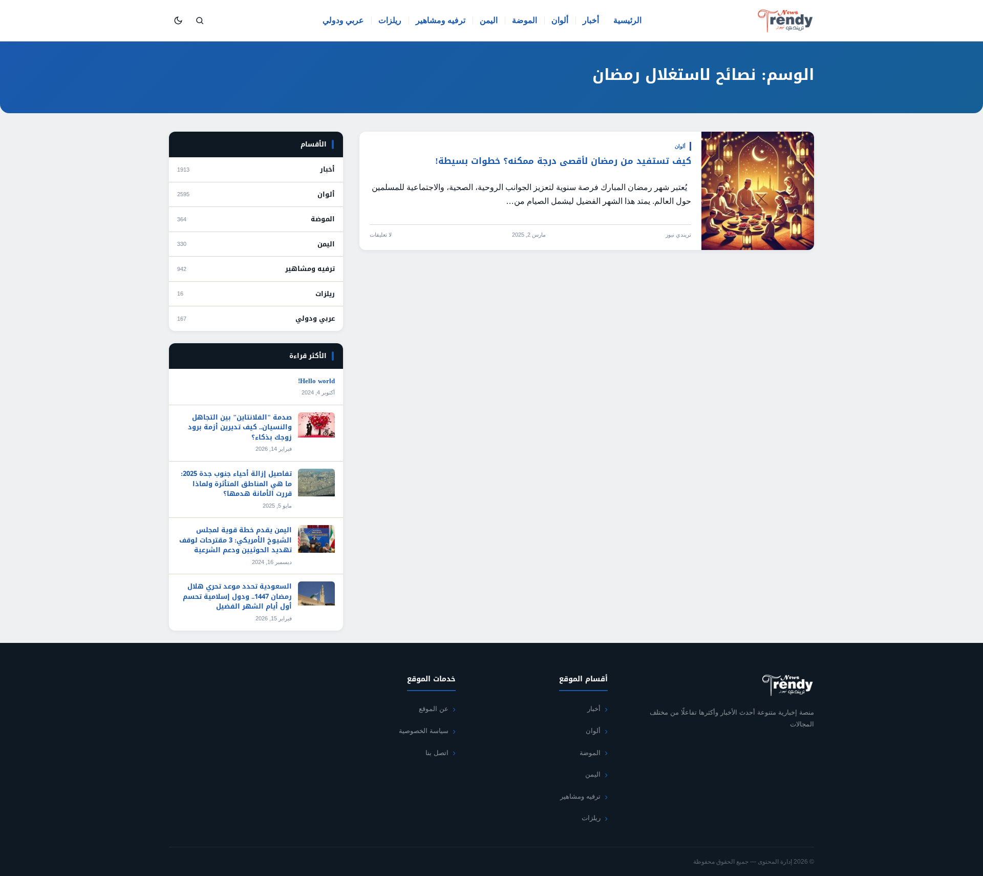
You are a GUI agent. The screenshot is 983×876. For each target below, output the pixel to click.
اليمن (489, 20)
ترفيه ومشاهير (440, 20)
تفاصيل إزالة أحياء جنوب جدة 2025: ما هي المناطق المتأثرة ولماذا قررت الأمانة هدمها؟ (236, 483)
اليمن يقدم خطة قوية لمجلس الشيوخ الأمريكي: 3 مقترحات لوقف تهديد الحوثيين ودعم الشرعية (235, 540)
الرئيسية (627, 20)
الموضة (524, 20)
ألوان (559, 20)
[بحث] (199, 20)
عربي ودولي (343, 20)
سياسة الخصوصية (423, 731)
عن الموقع (433, 709)
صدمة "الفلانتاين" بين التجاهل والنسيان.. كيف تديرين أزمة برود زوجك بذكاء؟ (240, 427)
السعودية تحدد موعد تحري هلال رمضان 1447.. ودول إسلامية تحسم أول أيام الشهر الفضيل (237, 596)
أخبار (591, 20)
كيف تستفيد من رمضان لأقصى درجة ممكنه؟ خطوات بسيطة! (563, 161)
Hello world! (316, 380)
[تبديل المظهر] (178, 20)
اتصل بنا (436, 753)
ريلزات (389, 20)
